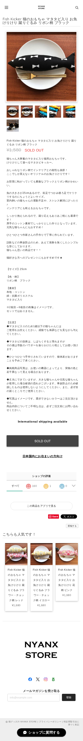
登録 (68, 697)
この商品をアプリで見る (41, 505)
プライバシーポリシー (50, 721)
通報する (72, 526)
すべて (16, 486)
